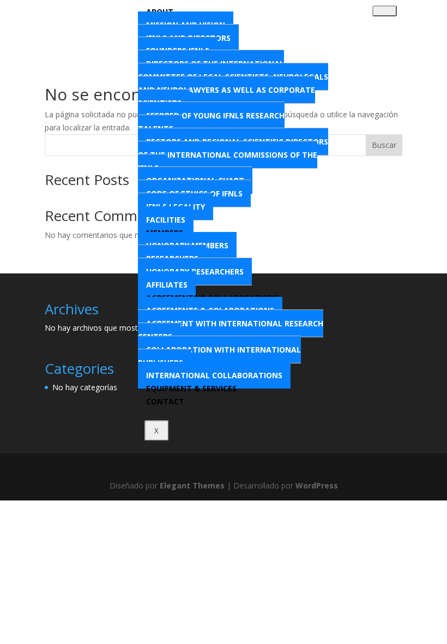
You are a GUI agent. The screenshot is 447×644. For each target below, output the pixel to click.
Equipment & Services (191, 388)
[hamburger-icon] (384, 10)
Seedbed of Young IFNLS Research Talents (211, 122)
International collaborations (214, 375)
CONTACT (165, 401)
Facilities (165, 219)
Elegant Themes (192, 485)
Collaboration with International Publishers (219, 356)
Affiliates (167, 284)
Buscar (384, 145)
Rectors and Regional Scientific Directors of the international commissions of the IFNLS (233, 154)
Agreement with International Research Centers (230, 330)
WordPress (316, 485)
